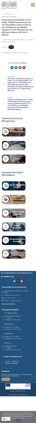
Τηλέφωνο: (12, 295)
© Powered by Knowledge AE (18, 394)
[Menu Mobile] (33, 5)
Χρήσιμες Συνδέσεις (8, 304)
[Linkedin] (24, 67)
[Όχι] (34, 417)
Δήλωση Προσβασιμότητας (18, 391)
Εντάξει (18, 420)
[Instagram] (18, 281)
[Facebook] (12, 67)
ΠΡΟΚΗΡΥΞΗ (5, 47)
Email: (12, 301)
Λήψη (11, 47)
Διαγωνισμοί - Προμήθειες (9, 16)
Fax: (9, 298)
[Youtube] (21, 281)
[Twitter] (16, 67)
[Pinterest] (20, 67)
